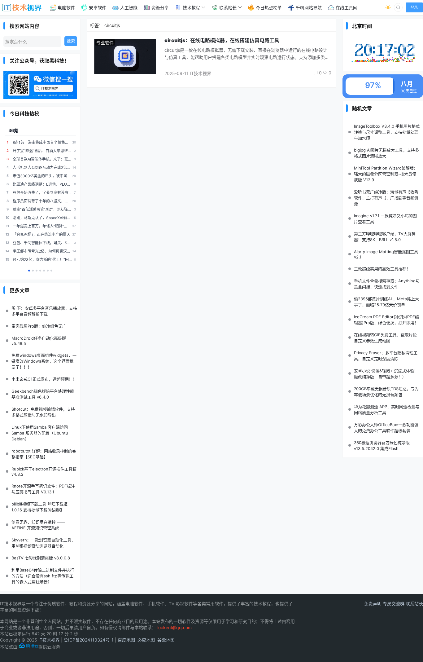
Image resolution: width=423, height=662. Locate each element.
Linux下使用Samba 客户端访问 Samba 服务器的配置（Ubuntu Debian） (39, 433)
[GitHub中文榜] (33, 270)
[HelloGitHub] (36, 270)
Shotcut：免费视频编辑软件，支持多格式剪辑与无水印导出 (43, 412)
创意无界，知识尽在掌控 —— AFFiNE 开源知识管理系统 (38, 524)
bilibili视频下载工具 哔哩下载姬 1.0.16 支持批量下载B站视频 (39, 506)
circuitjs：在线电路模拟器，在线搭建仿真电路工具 (221, 40)
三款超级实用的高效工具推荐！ (382, 268)
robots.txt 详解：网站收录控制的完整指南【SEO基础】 (43, 453)
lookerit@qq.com (174, 627)
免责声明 (373, 603)
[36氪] (29, 270)
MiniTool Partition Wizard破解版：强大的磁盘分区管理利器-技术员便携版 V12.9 (386, 174)
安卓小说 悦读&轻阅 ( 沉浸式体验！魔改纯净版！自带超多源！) (386, 373)
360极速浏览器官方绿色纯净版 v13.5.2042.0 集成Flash (382, 445)
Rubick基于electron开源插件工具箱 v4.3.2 (43, 471)
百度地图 (126, 639)
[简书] (44, 270)
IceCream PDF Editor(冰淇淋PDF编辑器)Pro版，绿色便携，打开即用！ (386, 319)
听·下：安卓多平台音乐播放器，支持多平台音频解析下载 (44, 311)
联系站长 (414, 603)
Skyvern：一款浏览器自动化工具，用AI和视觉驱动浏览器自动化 (43, 542)
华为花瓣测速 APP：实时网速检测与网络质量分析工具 (386, 409)
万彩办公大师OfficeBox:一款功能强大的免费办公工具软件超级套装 (386, 427)
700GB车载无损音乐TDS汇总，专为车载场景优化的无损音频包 (386, 391)
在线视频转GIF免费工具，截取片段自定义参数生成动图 (385, 337)
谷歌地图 (166, 639)
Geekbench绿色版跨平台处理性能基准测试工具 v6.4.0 (42, 394)
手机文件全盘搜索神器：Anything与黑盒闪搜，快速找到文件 (387, 283)
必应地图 (146, 639)
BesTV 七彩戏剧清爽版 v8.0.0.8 (40, 557)
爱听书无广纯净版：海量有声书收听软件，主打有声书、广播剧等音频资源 (386, 197)
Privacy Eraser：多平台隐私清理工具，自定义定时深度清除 (385, 355)
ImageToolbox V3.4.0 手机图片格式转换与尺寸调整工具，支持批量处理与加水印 (387, 132)
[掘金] (48, 270)
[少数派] (51, 270)
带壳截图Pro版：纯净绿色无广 (38, 326)
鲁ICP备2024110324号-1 (89, 639)
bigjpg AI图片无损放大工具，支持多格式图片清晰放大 (386, 153)
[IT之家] (40, 270)
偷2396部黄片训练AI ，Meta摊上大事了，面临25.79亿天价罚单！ (386, 301)
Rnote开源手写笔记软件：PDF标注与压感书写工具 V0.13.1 (43, 488)
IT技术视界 (49, 639)
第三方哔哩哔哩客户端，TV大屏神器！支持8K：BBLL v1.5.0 (385, 236)
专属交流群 (394, 603)
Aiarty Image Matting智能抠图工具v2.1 (386, 254)
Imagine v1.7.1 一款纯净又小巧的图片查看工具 (385, 218)
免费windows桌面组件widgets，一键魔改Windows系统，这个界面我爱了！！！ (43, 361)
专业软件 (105, 42)
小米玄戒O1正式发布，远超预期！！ (44, 379)
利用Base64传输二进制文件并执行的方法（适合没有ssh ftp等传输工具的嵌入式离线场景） (42, 575)
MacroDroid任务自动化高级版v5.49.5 (38, 341)
